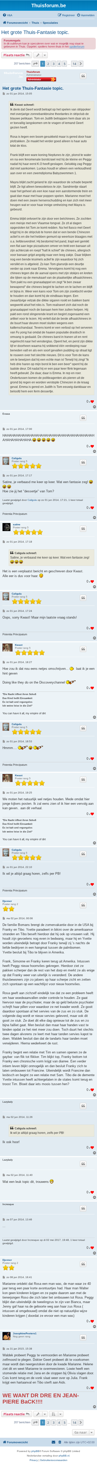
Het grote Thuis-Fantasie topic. (35, 32)
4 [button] (59, 63)
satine (16, 524)
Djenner (7, 901)
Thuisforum (33, 71)
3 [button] (53, 63)
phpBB (35, 1451)
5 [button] (64, 63)
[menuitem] (7, 15)
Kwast (18, 645)
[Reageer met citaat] (83, 76)
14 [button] (74, 63)
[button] (35, 64)
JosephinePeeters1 (25, 1333)
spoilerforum (76, 46)
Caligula (17, 458)
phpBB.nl (64, 1455)
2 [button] (48, 63)
